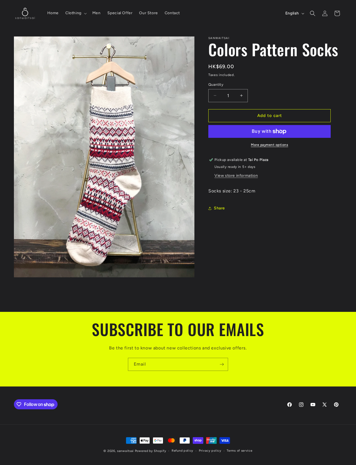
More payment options (269, 145)
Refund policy (182, 450)
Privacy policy (210, 450)
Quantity (215, 84)
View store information (236, 175)
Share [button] (219, 208)
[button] (75, 13)
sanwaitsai (125, 451)
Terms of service (239, 450)
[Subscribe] (222, 364)
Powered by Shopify (150, 451)
